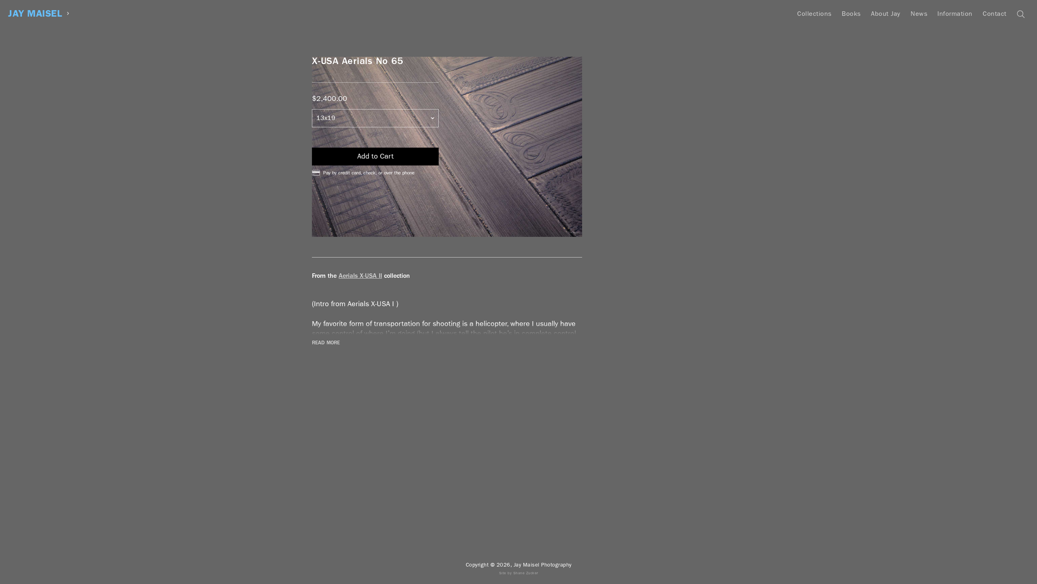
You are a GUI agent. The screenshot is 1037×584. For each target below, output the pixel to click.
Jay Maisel (35, 13)
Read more (326, 342)
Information (955, 13)
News (919, 13)
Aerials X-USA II (360, 275)
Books (851, 13)
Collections (814, 13)
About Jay (885, 13)
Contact (995, 13)
